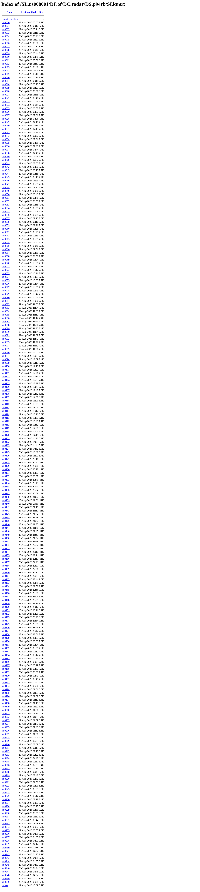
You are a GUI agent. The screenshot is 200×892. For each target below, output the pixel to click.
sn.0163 (6, 582)
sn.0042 (6, 166)
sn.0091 (6, 335)
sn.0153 (6, 548)
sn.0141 (6, 507)
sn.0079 (6, 294)
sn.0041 (6, 163)
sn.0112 (5, 407)
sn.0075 (6, 280)
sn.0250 (6, 882)
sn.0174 (6, 620)
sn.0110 (5, 400)
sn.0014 (6, 70)
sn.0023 (6, 101)
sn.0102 (6, 373)
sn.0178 (6, 634)
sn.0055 (6, 211)
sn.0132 (6, 476)
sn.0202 (6, 717)
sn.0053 (6, 204)
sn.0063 (6, 239)
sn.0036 (6, 146)
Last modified (28, 12)
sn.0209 (6, 741)
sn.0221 (6, 782)
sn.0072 (6, 270)
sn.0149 (6, 534)
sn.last (5, 885)
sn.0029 (6, 122)
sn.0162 (6, 579)
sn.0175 (6, 624)
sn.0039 (6, 156)
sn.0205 (6, 727)
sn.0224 (6, 792)
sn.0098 (6, 359)
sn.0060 (6, 228)
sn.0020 (6, 91)
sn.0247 (6, 871)
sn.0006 (6, 43)
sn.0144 (6, 517)
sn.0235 (6, 830)
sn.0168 (6, 600)
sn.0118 (5, 428)
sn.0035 (6, 142)
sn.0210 (6, 744)
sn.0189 (6, 672)
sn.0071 (6, 266)
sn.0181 (6, 644)
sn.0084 (6, 311)
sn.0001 (6, 26)
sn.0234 (6, 827)
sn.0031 (6, 129)
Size (41, 12)
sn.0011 (5, 60)
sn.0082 (6, 304)
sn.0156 (6, 558)
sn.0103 (6, 376)
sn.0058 (6, 221)
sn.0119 (5, 431)
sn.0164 (6, 586)
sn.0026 (6, 111)
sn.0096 (6, 352)
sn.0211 (5, 748)
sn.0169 (6, 603)
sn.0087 (6, 321)
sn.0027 (6, 115)
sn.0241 (6, 851)
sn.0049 (6, 191)
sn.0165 (6, 589)
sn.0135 (6, 486)
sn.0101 (6, 369)
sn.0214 (6, 758)
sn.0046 (6, 180)
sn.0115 (5, 417)
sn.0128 (6, 462)
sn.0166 (6, 593)
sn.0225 (6, 796)
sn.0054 (6, 208)
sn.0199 (6, 706)
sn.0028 (6, 118)
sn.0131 (6, 472)
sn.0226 (6, 799)
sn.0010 (6, 56)
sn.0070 (6, 263)
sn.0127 (6, 459)
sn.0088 (6, 325)
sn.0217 (6, 768)
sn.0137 (6, 493)
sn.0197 (6, 699)
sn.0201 (6, 713)
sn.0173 (6, 617)
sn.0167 (6, 596)
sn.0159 (6, 569)
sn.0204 (6, 723)
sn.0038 (6, 153)
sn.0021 (6, 94)
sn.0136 (6, 490)
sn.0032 (6, 132)
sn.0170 (6, 607)
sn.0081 (6, 301)
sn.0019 (6, 87)
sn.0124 (6, 448)
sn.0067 (6, 252)
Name (10, 12)
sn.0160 (6, 572)
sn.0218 (6, 772)
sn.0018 (6, 84)
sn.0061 (6, 232)
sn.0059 (6, 225)
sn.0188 (6, 668)
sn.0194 (6, 689)
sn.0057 (6, 218)
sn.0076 (6, 283)
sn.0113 (5, 411)
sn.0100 (6, 366)
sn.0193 (6, 686)
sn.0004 (6, 36)
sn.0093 (6, 342)
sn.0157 (6, 562)
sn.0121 (6, 438)
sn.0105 (6, 383)
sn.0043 (6, 170)
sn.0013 (6, 67)
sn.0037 (6, 149)
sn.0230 (6, 813)
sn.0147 (6, 527)
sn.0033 (6, 136)
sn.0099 (6, 362)
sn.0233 (6, 823)
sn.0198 (6, 703)
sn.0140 (6, 503)
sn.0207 (6, 734)
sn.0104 (6, 380)
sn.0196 (6, 696)
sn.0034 (6, 139)
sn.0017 (6, 81)
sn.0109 (6, 397)
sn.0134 (6, 483)
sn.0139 (6, 500)
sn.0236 (6, 833)
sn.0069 (6, 259)
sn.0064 (6, 242)
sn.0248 (6, 875)
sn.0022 (6, 98)
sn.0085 (6, 314)
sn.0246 (6, 868)
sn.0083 (6, 307)
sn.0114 (5, 414)
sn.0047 (6, 184)
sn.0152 (6, 545)
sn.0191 (6, 679)
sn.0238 (6, 840)
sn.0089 (6, 328)
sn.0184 (6, 655)
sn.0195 (6, 693)
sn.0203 (6, 720)
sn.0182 (6, 648)
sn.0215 (6, 761)
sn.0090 (6, 332)
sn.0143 (6, 514)
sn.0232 (6, 820)
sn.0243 (6, 858)
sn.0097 (6, 356)
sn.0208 (6, 737)
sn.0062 (6, 235)
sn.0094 (6, 345)
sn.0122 (6, 442)
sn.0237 (6, 837)
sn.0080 (6, 297)
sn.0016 (6, 77)
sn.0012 (6, 63)
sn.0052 (6, 201)
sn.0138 (6, 497)
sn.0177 (6, 631)
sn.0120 (6, 435)
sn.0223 (6, 789)
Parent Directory (10, 19)
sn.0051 (6, 197)
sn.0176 (6, 627)
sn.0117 (5, 424)
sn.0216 (6, 765)
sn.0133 (6, 479)
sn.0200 (6, 710)
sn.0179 (6, 637)
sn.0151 (6, 541)
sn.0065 (6, 246)
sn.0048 (6, 187)
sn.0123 (6, 445)
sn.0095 (6, 349)
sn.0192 (6, 682)
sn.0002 (6, 29)
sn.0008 (6, 50)
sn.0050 (6, 194)
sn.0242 (6, 854)
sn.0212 (6, 751)
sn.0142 (6, 510)
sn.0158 (6, 565)
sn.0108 (6, 393)
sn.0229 (6, 809)
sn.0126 (6, 455)
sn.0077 (6, 287)
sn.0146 (6, 524)
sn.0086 (6, 318)
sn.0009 (6, 53)
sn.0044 (6, 173)
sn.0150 (6, 538)
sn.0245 (6, 864)
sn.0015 (6, 74)
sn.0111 (5, 404)
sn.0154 (6, 552)
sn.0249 (6, 878)
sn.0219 (6, 775)
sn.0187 (6, 665)
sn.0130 (6, 469)
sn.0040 (6, 160)
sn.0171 (6, 610)
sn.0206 (6, 730)
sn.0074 (6, 277)
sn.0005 (6, 39)
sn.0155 (6, 555)
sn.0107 (6, 390)
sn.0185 (6, 658)
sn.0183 (6, 651)
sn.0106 (6, 387)
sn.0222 (6, 785)
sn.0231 (6, 816)
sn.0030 (6, 125)
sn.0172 (6, 613)
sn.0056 (6, 215)
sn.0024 (6, 105)
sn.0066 (6, 249)
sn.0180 (6, 641)
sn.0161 (6, 576)
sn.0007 (6, 46)
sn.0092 (6, 338)
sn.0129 (6, 466)
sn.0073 (6, 273)
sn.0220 (6, 778)
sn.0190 (6, 675)
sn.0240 (6, 847)
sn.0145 (6, 521)
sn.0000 (6, 22)
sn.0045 (6, 177)
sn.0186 (6, 662)
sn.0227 (6, 803)
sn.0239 (6, 844)
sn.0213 (6, 754)
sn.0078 (6, 290)
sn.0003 (6, 32)
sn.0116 (5, 421)
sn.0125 (6, 452)
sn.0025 (6, 108)
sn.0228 (6, 806)
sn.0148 (6, 531)
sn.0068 (6, 256)
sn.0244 (6, 861)
